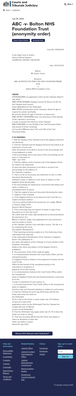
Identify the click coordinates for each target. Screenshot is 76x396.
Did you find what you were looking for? (32, 333)
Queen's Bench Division (21, 40)
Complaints (7, 357)
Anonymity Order (38, 40)
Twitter (42, 354)
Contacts (6, 360)
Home (8, 10)
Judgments (16, 10)
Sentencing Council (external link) (28, 377)
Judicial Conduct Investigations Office (28, 354)
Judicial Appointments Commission (27, 362)
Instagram (43, 351)
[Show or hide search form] (65, 4)
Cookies (6, 364)
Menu (69, 4)
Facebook (43, 348)
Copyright (7, 367)
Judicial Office (27, 348)
